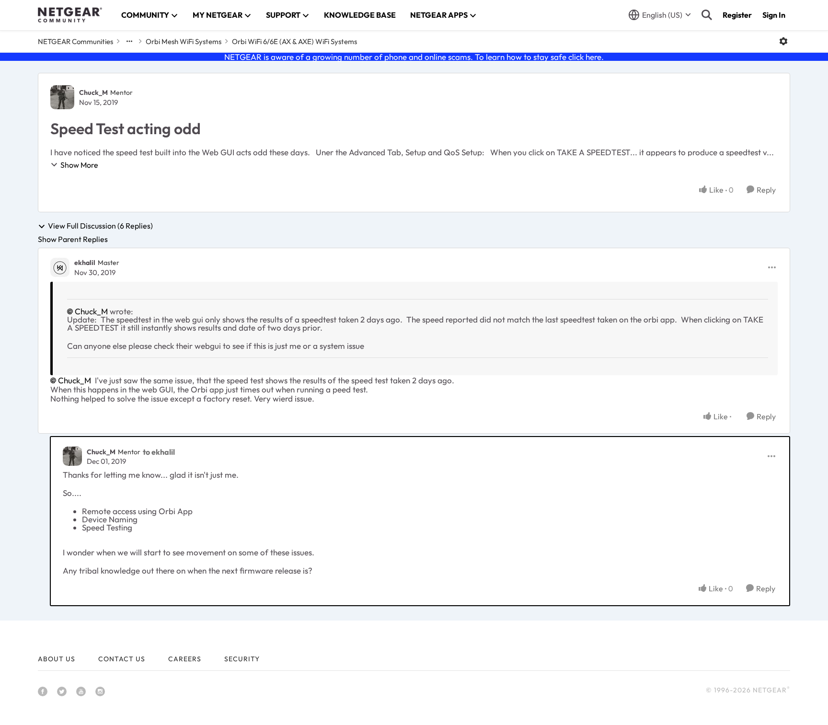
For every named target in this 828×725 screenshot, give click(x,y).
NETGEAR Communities (75, 41)
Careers (184, 659)
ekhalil (84, 262)
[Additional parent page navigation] (129, 41)
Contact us (121, 659)
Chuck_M (93, 92)
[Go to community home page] (70, 15)
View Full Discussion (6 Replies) (100, 226)
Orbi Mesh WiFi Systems (183, 41)
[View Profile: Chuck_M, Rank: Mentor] (62, 97)
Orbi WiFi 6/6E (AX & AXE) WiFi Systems (294, 41)
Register (737, 15)
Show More (79, 165)
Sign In (773, 15)
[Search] (707, 15)
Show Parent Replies (73, 239)
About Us (56, 659)
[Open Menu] (783, 41)
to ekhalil (159, 452)
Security (242, 659)
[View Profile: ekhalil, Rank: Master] (59, 267)
